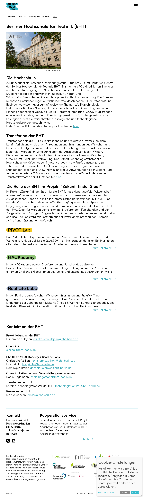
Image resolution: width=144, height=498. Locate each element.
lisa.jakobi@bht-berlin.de (38, 364)
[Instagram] (8, 441)
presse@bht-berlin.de (41, 395)
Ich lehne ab (125, 492)
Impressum (81, 493)
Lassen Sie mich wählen (106, 492)
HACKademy (21, 257)
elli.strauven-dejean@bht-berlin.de (55, 339)
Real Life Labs (22, 288)
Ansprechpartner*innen (54, 433)
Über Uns (22, 16)
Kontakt (91, 493)
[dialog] (119, 476)
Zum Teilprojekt (102, 248)
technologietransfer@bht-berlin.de (77, 386)
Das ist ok (135, 492)
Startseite (10, 16)
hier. (76, 126)
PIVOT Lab (19, 230)
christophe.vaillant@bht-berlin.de (53, 360)
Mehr (86, 439)
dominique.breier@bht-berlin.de (50, 368)
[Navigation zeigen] (136, 4)
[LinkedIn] (13, 441)
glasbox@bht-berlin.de (21, 350)
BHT (55, 16)
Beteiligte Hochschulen (39, 16)
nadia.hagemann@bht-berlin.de (51, 377)
